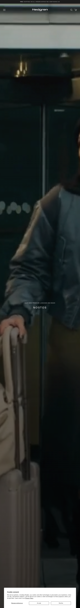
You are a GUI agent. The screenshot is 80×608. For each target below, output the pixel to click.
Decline (61, 603)
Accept (39, 603)
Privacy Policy (29, 598)
